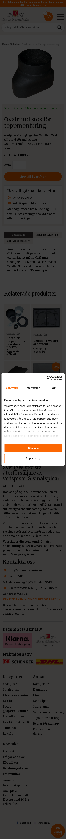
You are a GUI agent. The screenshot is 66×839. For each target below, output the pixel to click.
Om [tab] (54, 387)
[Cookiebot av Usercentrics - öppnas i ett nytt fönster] (47, 378)
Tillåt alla (33, 448)
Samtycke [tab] (12, 387)
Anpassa (31, 458)
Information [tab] (33, 387)
